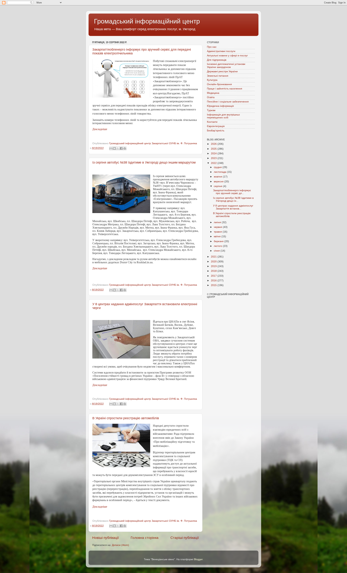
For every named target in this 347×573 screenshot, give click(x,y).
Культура (212, 80)
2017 (214, 275)
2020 (214, 261)
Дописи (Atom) (120, 545)
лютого (218, 246)
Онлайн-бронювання (219, 84)
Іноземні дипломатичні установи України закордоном (226, 65)
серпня (218, 186)
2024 (214, 153)
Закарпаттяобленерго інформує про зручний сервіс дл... (232, 192)
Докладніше (99, 129)
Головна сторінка (144, 538)
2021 (214, 256)
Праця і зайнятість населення (224, 88)
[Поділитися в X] (118, 148)
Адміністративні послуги (221, 51)
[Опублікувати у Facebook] (121, 148)
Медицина (213, 93)
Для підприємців (216, 60)
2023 (214, 158)
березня (219, 241)
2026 (214, 144)
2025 (214, 148)
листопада (220, 172)
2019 (214, 266)
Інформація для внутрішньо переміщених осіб (223, 116)
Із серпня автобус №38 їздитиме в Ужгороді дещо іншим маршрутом (144, 162)
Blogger (198, 559)
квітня (217, 236)
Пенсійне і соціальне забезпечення (228, 101)
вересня (219, 181)
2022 (214, 163)
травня (218, 231)
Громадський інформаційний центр (147, 21)
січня (217, 250)
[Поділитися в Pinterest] (125, 148)
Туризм (211, 110)
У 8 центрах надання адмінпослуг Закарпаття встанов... (233, 207)
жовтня (218, 176)
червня (218, 227)
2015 (214, 285)
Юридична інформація (220, 106)
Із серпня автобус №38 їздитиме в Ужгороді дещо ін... (233, 199)
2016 (214, 280)
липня (218, 222)
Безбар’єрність (215, 130)
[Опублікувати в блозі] (114, 148)
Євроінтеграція (216, 126)
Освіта (211, 97)
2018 (214, 271)
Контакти (212, 122)
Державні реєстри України (222, 71)
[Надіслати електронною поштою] (111, 148)
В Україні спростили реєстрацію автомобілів (125, 418)
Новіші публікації (105, 538)
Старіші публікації (184, 538)
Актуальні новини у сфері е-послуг (227, 55)
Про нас (212, 47)
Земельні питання (217, 75)
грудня (218, 167)
